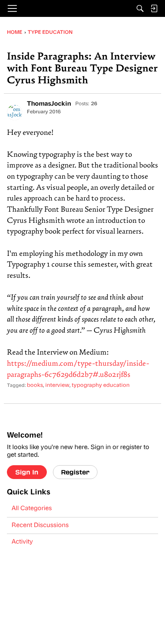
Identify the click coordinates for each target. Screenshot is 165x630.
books (35, 385)
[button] (14, 112)
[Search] (140, 8)
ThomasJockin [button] (49, 104)
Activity (22, 542)
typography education (101, 385)
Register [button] (75, 472)
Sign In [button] (26, 472)
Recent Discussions (40, 525)
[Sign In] (154, 8)
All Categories (32, 509)
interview (57, 385)
